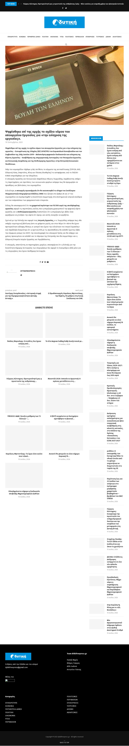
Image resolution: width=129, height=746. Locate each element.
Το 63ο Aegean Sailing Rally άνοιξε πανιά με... (64, 341)
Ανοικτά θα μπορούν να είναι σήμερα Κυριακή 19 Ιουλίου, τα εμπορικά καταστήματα (115, 323)
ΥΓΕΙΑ (61, 37)
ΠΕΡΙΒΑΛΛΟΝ (79, 37)
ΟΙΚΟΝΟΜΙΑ (54, 37)
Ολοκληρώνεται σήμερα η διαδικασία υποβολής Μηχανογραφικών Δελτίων (114, 346)
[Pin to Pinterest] (45, 262)
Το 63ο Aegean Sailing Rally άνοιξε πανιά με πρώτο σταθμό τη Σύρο (115, 179)
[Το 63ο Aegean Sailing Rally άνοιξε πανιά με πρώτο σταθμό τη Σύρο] (64, 325)
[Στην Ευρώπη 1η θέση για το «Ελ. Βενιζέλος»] (96, 609)
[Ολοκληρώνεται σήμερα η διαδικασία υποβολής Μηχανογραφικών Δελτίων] (24, 475)
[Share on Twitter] (42, 262)
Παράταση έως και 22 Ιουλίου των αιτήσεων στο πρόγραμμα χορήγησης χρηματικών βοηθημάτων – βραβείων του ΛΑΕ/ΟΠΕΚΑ (115, 489)
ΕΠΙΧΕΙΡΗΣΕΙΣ (90, 37)
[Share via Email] (48, 262)
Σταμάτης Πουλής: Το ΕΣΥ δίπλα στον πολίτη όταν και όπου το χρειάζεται (115, 543)
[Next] (21, 4)
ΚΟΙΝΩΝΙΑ (22, 37)
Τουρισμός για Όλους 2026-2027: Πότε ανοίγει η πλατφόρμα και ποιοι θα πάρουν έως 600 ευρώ (114, 369)
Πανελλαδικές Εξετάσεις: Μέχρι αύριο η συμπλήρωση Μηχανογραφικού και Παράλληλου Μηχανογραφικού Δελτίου (114, 586)
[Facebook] (62, 8)
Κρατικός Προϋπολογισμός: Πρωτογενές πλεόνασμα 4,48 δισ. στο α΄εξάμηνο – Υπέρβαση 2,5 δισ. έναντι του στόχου (115, 394)
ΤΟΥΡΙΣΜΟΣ (100, 37)
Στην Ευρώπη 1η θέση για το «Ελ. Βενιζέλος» (114, 607)
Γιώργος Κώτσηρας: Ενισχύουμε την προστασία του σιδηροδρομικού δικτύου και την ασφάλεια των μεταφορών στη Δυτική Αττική (114, 519)
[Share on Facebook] (40, 262)
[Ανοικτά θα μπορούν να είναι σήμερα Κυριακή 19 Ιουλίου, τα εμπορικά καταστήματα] (64, 438)
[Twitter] (66, 8)
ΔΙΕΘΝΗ (108, 37)
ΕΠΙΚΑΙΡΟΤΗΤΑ (12, 37)
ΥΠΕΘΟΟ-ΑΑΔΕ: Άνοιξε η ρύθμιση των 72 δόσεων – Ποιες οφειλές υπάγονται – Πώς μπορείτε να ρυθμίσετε (114, 254)
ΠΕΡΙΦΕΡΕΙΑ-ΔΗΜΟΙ (33, 37)
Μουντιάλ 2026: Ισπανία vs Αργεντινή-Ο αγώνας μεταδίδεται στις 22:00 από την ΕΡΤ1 (54, 4)
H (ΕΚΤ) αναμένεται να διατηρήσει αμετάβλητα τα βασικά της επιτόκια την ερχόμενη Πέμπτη (115, 278)
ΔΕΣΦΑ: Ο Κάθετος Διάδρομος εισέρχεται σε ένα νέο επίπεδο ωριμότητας (115, 562)
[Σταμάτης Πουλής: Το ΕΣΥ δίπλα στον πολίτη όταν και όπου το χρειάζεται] (96, 543)
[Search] (66, 44)
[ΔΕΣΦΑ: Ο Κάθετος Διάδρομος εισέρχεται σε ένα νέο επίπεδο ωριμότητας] (96, 561)
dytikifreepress (27, 271)
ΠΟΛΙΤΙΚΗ (45, 37)
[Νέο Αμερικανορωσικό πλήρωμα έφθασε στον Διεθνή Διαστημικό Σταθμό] (96, 624)
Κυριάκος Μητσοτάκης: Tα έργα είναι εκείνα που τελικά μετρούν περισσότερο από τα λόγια (115, 301)
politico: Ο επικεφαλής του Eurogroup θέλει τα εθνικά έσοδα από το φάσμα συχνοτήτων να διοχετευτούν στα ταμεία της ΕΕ (115, 459)
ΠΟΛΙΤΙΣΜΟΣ (69, 37)
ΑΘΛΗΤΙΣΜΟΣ (117, 37)
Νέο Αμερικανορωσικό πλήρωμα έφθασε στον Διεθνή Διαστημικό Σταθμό (115, 625)
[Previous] (19, 4)
